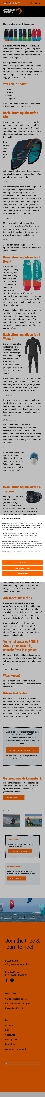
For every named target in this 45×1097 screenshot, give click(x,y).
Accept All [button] (22, 562)
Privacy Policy (22, 579)
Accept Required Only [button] (22, 568)
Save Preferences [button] (22, 573)
